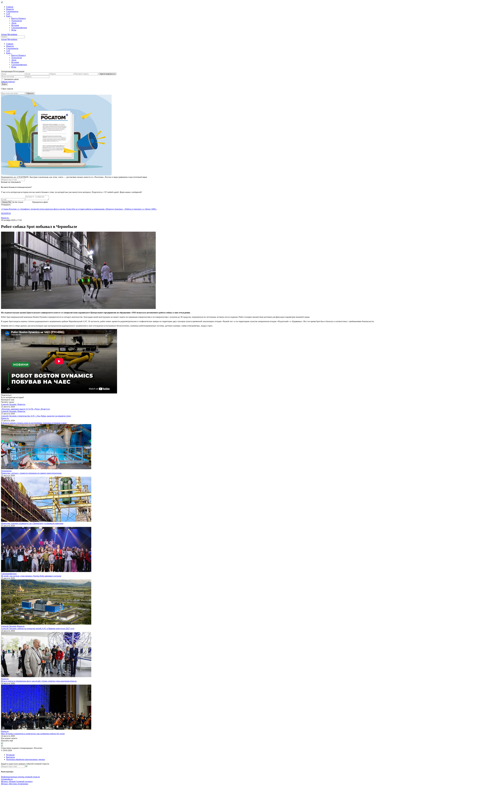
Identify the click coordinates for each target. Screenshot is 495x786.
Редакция (10, 755)
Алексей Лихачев (8, 626)
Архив (4, 34)
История (15, 25)
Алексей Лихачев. (9, 404)
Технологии (16, 21)
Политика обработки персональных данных (25, 759)
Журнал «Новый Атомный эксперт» (17, 781)
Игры (13, 30)
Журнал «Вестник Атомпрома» (14, 784)
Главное (9, 7)
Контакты (10, 757)
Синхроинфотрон (19, 28)
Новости (10, 9)
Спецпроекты (12, 11)
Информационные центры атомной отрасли (20, 777)
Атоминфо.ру (7, 779)
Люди (13, 23)
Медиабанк (12, 34)
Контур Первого (18, 18)
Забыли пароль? (8, 82)
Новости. (5, 218)
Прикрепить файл (40, 202)
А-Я (8, 14)
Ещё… (9, 16)
